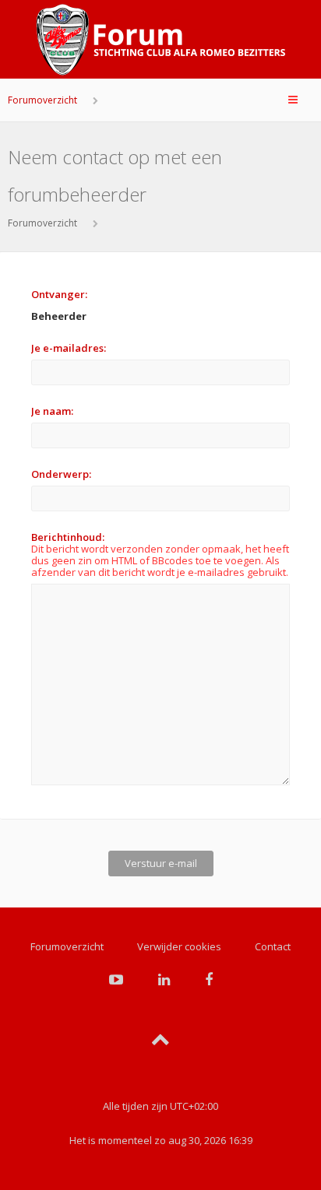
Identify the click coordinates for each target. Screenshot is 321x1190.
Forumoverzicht (42, 100)
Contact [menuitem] (273, 946)
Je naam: (52, 411)
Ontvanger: (59, 294)
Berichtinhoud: (67, 537)
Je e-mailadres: (68, 348)
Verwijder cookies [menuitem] (179, 946)
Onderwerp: (61, 474)
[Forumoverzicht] (160, 40)
